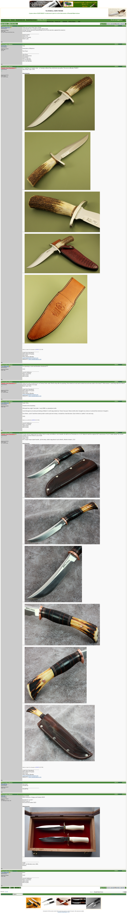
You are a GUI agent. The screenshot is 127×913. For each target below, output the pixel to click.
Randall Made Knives (31, 19)
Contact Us (113, 894)
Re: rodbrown (15, 794)
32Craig (3, 796)
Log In (124, 19)
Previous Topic (5, 887)
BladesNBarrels (5, 27)
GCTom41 (4, 46)
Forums (13, 19)
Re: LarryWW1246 (16, 381)
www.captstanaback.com (34, 359)
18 (121, 23)
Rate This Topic (13, 23)
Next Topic (17, 887)
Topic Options (4, 23)
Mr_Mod (6, 891)
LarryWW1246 (5, 366)
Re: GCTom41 (15, 66)
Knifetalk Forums (5, 19)
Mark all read (9, 894)
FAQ (79, 21)
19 (123, 23)
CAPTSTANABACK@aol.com (30, 358)
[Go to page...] (125, 24)
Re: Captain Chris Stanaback (18, 44)
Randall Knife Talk (20, 19)
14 (116, 23)
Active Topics (71, 21)
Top (1, 41)
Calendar (65, 21)
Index (12, 887)
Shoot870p (4, 784)
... (110, 23)
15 (118, 23)
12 (113, 23)
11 (111, 23)
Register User (50, 21)
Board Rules (3, 894)
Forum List (57, 21)
